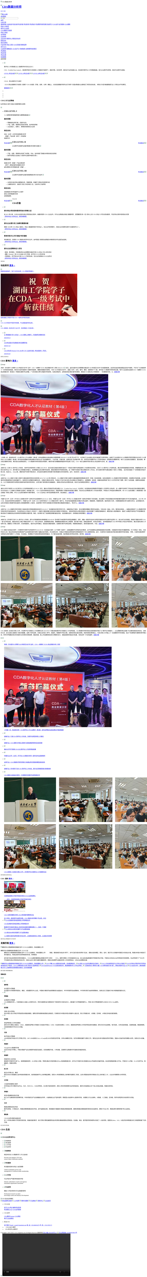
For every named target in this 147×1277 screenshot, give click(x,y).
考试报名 (3, 16)
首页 (2, 20)
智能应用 (23, 44)
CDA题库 (67, 24)
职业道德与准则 (7, 1200)
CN (2, 11)
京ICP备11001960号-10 (50, 1232)
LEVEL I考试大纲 (9, 73)
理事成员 (9, 48)
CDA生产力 (15, 48)
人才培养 (16, 1200)
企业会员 (48, 1200)
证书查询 (61, 24)
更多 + (12, 265)
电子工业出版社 (9, 1218)
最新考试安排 (17, 1207)
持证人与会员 (5, 26)
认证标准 (9, 24)
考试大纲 (15, 24)
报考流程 (44, 24)
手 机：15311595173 (46, 1225)
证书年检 (3, 34)
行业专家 (3, 44)
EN (5, 11)
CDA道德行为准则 (6, 30)
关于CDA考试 (8, 1207)
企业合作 (3, 38)
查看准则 (7, 88)
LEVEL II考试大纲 (24, 73)
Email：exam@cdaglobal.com (18, 1225)
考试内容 (20, 24)
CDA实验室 (17, 44)
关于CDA (3, 46)
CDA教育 (7, 1216)
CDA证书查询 (17, 1209)
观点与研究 (4, 42)
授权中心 (9, 38)
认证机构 (3, 48)
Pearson (12, 1216)
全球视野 (28, 48)
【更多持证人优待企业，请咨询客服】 (15, 216)
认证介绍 (3, 22)
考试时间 (26, 24)
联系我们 (34, 48)
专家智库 (22, 48)
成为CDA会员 (5, 28)
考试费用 (38, 24)
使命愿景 (3, 24)
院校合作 (3, 40)
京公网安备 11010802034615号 (68, 1232)
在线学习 (49, 24)
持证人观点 (9, 44)
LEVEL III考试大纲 (39, 73)
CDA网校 (17, 1216)
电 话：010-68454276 (33, 1225)
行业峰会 (33, 1200)
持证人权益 (4, 32)
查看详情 (117, 372)
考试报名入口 (8, 1209)
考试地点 (32, 24)
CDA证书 (55, 24)
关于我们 (7, 1225)
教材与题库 (24, 1200)
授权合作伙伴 (16, 38)
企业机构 (3, 36)
